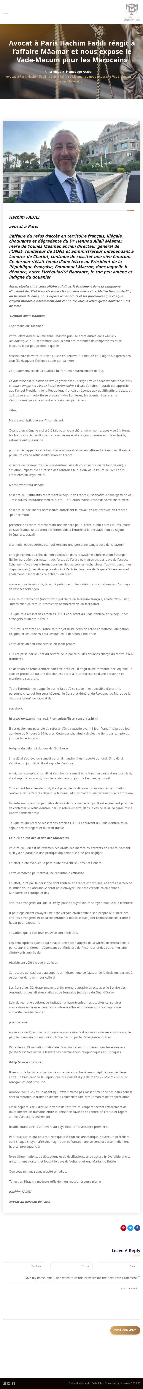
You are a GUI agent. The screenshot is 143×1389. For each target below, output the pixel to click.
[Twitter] (130, 1228)
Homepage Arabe (79, 72)
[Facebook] (137, 1228)
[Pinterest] (123, 1228)
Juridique (54, 72)
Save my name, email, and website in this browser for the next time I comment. (80, 1278)
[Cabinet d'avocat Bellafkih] (132, 12)
